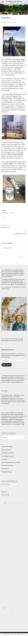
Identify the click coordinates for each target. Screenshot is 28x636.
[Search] (24, 2)
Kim (15, 22)
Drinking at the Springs (14, 1)
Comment (21, 257)
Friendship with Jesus (7, 456)
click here (13, 80)
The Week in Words (7, 465)
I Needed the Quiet (7, 446)
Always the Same (6, 449)
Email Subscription (7, 349)
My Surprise (5, 468)
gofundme (13, 152)
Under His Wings (6, 472)
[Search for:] (14, 437)
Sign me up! (6, 364)
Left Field (4, 459)
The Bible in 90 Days (7, 453)
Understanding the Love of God (10, 462)
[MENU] (2, 2)
